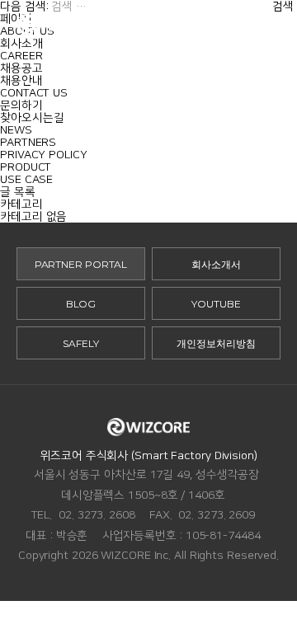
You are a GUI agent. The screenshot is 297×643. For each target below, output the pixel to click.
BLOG (81, 304)
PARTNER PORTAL (81, 264)
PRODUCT (25, 167)
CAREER (21, 55)
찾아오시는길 (32, 117)
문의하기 (21, 105)
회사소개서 (216, 264)
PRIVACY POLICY (43, 154)
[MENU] (272, 24)
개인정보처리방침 (216, 343)
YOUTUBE (215, 304)
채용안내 (21, 80)
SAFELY (80, 343)
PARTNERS (28, 142)
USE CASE (26, 179)
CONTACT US (34, 93)
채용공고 (21, 68)
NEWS (16, 130)
